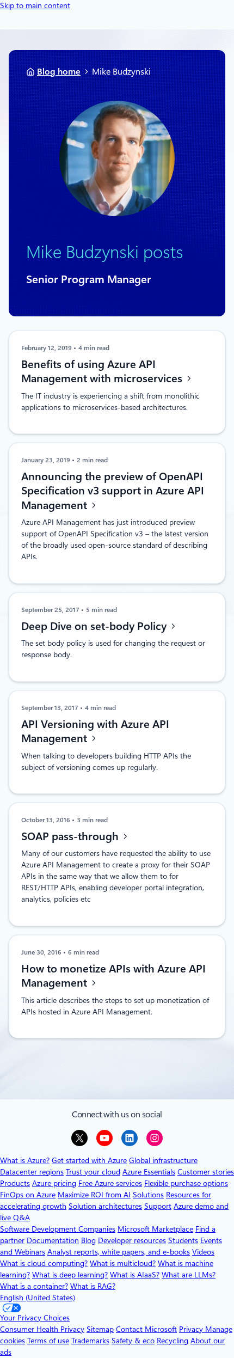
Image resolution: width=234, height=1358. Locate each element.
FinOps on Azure (28, 1194)
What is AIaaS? (134, 1274)
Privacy (192, 1329)
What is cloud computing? (44, 1263)
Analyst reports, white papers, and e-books (118, 1251)
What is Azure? (25, 1160)
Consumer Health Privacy (42, 1329)
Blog (88, 1240)
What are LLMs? (188, 1274)
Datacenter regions (32, 1171)
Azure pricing (54, 1183)
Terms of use (48, 1340)
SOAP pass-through (71, 835)
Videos (203, 1251)
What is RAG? (92, 1286)
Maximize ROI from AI (94, 1194)
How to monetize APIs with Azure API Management (113, 975)
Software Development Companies (57, 1229)
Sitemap (100, 1329)
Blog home (59, 71)
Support (157, 1206)
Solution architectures (105, 1206)
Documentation (53, 1240)
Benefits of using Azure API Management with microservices (103, 372)
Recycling (172, 1340)
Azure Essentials (148, 1171)
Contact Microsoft (146, 1329)
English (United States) (37, 1297)
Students (183, 1240)
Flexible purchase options (186, 1183)
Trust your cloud (93, 1171)
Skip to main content (35, 5)
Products (15, 1183)
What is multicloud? (123, 1263)
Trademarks (90, 1340)
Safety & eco (133, 1340)
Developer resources (132, 1240)
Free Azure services (110, 1183)
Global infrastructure (163, 1160)
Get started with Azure (89, 1160)
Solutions (148, 1194)
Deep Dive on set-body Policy (95, 626)
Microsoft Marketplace (155, 1229)
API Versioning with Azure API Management (95, 731)
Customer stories (205, 1171)
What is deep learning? (70, 1274)
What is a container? (34, 1286)
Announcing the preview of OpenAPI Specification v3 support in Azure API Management (112, 491)
